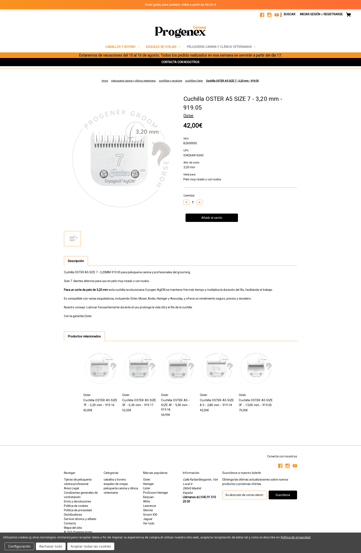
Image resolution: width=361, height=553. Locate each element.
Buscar (289, 14)
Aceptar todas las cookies (91, 546)
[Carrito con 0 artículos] (348, 15)
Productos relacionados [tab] (84, 336)
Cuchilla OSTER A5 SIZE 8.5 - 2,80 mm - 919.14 (217, 402)
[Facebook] (262, 15)
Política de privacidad (295, 537)
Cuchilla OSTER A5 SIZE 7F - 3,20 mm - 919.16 (100, 402)
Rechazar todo (50, 546)
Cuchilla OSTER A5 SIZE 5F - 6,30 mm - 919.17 (139, 402)
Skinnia (148, 510)
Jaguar (148, 519)
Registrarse (333, 14)
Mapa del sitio (73, 527)
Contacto (70, 523)
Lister (146, 488)
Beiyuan (148, 497)
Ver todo (148, 523)
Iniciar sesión (310, 14)
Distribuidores (73, 514)
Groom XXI (150, 514)
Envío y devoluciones (77, 501)
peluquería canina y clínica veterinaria (219, 47)
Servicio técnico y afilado (80, 519)
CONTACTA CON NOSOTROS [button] (180, 62)
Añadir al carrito (100, 368)
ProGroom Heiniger (155, 492)
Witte (146, 501)
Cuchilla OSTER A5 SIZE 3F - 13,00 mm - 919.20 (256, 402)
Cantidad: (189, 195)
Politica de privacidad (78, 510)
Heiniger (148, 484)
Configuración (19, 546)
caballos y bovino (120, 47)
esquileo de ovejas (161, 47)
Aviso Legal (71, 488)
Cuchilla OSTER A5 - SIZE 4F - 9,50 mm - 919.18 (175, 404)
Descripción (76, 261)
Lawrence (149, 505)
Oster (146, 479)
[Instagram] (269, 15)
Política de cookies (76, 505)
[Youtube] (277, 15)
